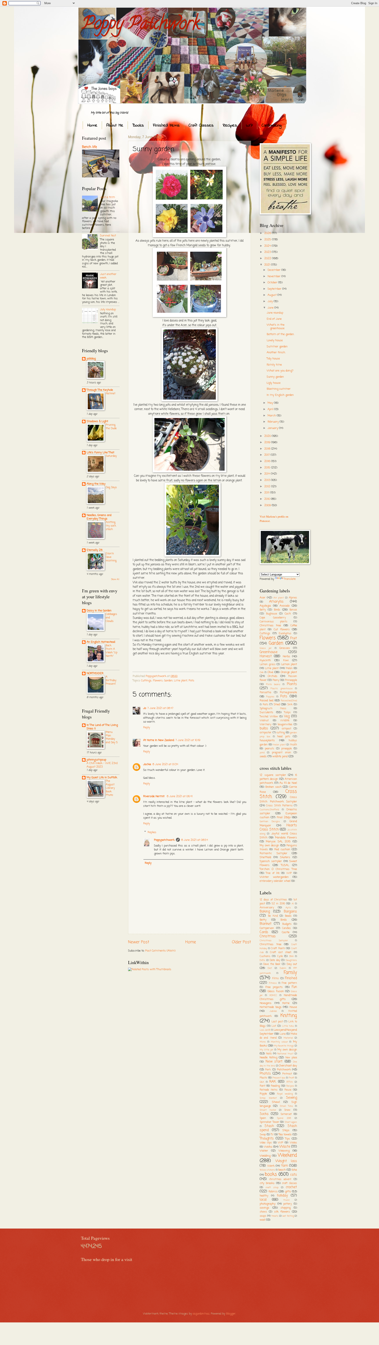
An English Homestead (101, 642)
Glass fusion (276, 991)
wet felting (288, 1216)
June (271, 308)
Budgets (286, 924)
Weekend (287, 1155)
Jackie (147, 764)
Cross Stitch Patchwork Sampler (278, 799)
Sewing (291, 1097)
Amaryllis (276, 601)
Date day (275, 960)
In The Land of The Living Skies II (102, 727)
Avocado (285, 606)
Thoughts (267, 1138)
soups (263, 1216)
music (286, 1200)
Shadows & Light (97, 421)
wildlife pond (280, 756)
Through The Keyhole (100, 390)
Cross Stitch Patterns (279, 806)
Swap (263, 1135)
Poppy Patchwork (141, 25)
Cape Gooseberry (273, 618)
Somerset (286, 1114)
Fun (294, 987)
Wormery (265, 725)
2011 (267, 493)
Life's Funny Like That (100, 452)
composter (266, 733)
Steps (286, 1130)
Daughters (291, 960)
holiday (282, 1195)
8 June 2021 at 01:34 (165, 764)
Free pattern (289, 983)
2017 (267, 455)
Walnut (264, 721)
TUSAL (285, 865)
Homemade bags (271, 1007)
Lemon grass (267, 664)
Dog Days (111, 487)
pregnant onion (281, 753)
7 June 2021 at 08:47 (160, 708)
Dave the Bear (272, 964)
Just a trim (107, 197)
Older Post (241, 942)
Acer (262, 598)
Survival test (108, 236)
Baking (265, 911)
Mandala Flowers (286, 838)
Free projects (274, 987)
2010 (267, 499)
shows (263, 1212)
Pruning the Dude (111, 426)
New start (274, 1061)
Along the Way (96, 484)
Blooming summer (279, 389)
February (274, 422)
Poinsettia (265, 693)
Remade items (268, 1090)
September (275, 289)
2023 (268, 252)
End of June (274, 319)
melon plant (279, 745)
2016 (267, 461)
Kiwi (286, 660)
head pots (283, 737)
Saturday (111, 456)
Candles (286, 928)
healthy (264, 1196)
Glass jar (266, 648)
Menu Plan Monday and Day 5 (112, 737)
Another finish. (276, 352)
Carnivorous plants (273, 622)
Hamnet (110, 393)
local (263, 1199)
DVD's (262, 960)
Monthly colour (279, 1042)
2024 (268, 246)
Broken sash (273, 787)
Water (264, 1151)
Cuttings (146, 681)
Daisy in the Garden (99, 611)
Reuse (287, 1090)
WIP (249, 125)
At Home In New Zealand (158, 740)
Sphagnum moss (273, 709)
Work (271, 1166)
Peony (276, 680)
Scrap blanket (268, 1098)
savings (264, 1208)
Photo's (265, 1073)
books (271, 1174)
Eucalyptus (285, 634)
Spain (263, 1118)
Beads (288, 916)
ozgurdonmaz (201, 1314)
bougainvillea (285, 725)
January (273, 428)
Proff (291, 1078)
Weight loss (286, 1161)
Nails (269, 1054)
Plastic (263, 1078)
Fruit (293, 638)
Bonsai (293, 610)
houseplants (267, 740)
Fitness (273, 983)
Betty (263, 610)
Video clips (266, 1143)
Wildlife (284, 721)
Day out (292, 964)
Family (290, 972)
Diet (270, 968)
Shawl (276, 1102)
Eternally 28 (94, 550)
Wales (293, 1143)
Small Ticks (286, 1106)
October (273, 282)
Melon (289, 668)
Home (92, 125)
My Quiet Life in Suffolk (102, 777)
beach (282, 1170)
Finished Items (166, 125)
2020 (268, 436)
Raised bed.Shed (289, 700)
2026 (268, 233)
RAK (272, 1081)
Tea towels (285, 1134)
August (272, 295)
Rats (265, 705)
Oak (262, 672)
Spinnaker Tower (269, 1122)
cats (293, 1174)
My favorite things (284, 1046)
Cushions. (265, 956)
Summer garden (277, 347)
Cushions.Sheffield (269, 809)
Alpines (293, 598)
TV (272, 1135)
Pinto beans (273, 684)
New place (291, 1058)
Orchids (272, 676)
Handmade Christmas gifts (278, 997)
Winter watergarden (274, 877)
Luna (283, 1034)
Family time (274, 365)
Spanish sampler (271, 861)
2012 (267, 486)
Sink (290, 705)
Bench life (89, 147)
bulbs (264, 728)
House (293, 1007)
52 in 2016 (278, 904)
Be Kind (273, 916)
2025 (268, 240)
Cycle (280, 956)
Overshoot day (288, 1066)
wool (262, 1220)
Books (138, 125)
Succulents (266, 712)
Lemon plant (289, 664)
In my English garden (280, 395)
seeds (263, 756)
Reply (146, 727)
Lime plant (180, 681)
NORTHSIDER (95, 673)
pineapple (286, 749)
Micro (263, 1042)
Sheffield (265, 857)
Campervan (267, 928)
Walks (268, 1147)
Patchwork (284, 1070)
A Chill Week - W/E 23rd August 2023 (102, 765)
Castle (286, 932)
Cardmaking (271, 125)
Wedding (265, 1156)
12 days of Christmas (273, 900)
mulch (293, 745)
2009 (268, 505)
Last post (277, 1022)
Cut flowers (282, 629)
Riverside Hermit (154, 796)
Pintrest (287, 1074)
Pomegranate (288, 692)
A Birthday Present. (111, 680)
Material (288, 1038)
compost (286, 729)
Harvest (266, 656)
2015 (267, 468)
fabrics (273, 1192)
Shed (277, 704)
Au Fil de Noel (288, 783)
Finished (291, 978)
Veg (287, 716)
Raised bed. (267, 700)
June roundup (275, 313)
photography (267, 1204)
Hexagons (266, 1003)
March (272, 416)
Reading (275, 1086)
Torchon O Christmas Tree (278, 869)
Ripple (263, 1094)
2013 (267, 480)
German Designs (270, 821)
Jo (144, 708)
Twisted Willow (269, 717)
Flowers (158, 681)
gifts (288, 1192)
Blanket (266, 924)
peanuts (269, 749)
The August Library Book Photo (110, 788)
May (271, 403)
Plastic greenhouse (281, 688)
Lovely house (275, 340)
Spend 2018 (284, 1118)
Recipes (230, 125)
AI (293, 904)
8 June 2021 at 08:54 (194, 840)
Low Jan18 (265, 1030)
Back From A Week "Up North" (111, 650)
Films (275, 979)
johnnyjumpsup (96, 760)
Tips (287, 1139)
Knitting (289, 1015)
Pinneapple (291, 680)
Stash (269, 1126)
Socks (264, 1114)
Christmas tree (270, 625)
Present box (279, 1078)
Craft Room (278, 948)
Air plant (279, 598)
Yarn (284, 1165)
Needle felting (268, 1058)
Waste (284, 1146)
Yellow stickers (267, 1170)
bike (294, 1170)
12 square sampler (273, 775)
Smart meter (268, 1110)
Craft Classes (201, 125)
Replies (152, 832)
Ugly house (274, 383)
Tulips (287, 712)
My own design (269, 845)
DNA (291, 956)
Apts (288, 907)
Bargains (290, 911)
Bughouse (271, 614)
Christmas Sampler (274, 940)
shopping (286, 1208)
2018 (267, 449)
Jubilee (273, 1011)
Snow (287, 1110)
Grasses (284, 648)
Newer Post (138, 942)
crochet (291, 1187)
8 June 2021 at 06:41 (180, 796)
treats (274, 1216)
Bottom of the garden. (280, 334)
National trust (285, 1054)
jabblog (91, 359)
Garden (168, 681)
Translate (290, 579)
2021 (267, 265)
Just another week (108, 276)
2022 (268, 258)
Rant (262, 1086)
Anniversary (267, 908)
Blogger (231, 1314)
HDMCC (273, 995)
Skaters (285, 857)
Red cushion (282, 849)
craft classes (289, 1183)
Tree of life (272, 873)
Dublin (283, 968)
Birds (277, 610)
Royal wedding (285, 1094)
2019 (267, 442)
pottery (287, 1204)
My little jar (266, 1050)
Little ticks (288, 1026)
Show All (115, 579)
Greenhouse (268, 652)
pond (262, 752)
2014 (267, 474)
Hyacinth (265, 660)
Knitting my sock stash (111, 525)
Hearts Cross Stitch (278, 827)
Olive (270, 672)
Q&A (262, 1082)
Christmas (268, 936)
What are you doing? (280, 371)
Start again (291, 1122)
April (271, 409)
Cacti (288, 614)
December (274, 270)
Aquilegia (265, 606)
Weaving (284, 1151)
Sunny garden (275, 377)
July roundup (108, 309)
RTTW (289, 1082)
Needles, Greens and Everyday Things (99, 517)
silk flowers (282, 1212)
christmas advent (280, 1179)
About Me (114, 125)
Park (268, 1070)
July (271, 301)
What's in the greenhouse (275, 326)
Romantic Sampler (273, 853)
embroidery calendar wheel (275, 881)
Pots (191, 681)
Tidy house (273, 359)
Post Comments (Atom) (160, 951)
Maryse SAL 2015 (278, 842)
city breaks (267, 1183)
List (274, 1026)
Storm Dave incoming (111, 557)
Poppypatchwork (164, 840)
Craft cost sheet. (281, 952)
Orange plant (289, 672)
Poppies (270, 696)
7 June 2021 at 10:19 (187, 740)
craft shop (272, 1187)
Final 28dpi (284, 817)
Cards (264, 932)
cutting (281, 733)
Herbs (286, 656)
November (274, 276)
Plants (292, 684)
